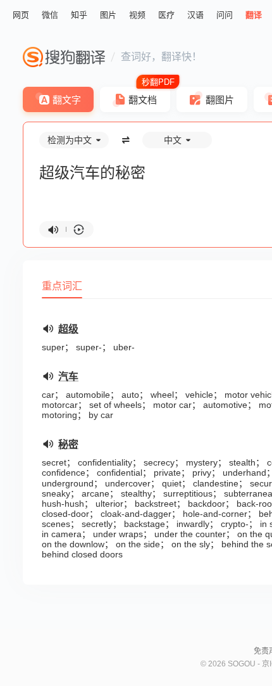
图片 (108, 15)
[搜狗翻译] (64, 57)
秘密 (68, 444)
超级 (68, 329)
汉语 (195, 15)
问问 (224, 15)
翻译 (253, 15)
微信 (50, 15)
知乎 (79, 15)
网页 (21, 15)
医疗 (166, 15)
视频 (137, 15)
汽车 (68, 376)
